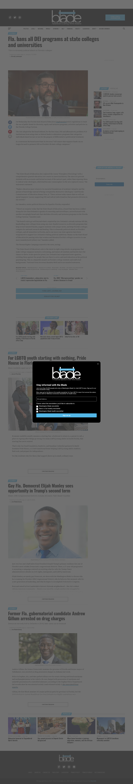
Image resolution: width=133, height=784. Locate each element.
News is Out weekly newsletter (49, 408)
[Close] (98, 364)
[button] (66, 407)
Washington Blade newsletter (49, 406)
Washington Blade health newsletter (51, 411)
